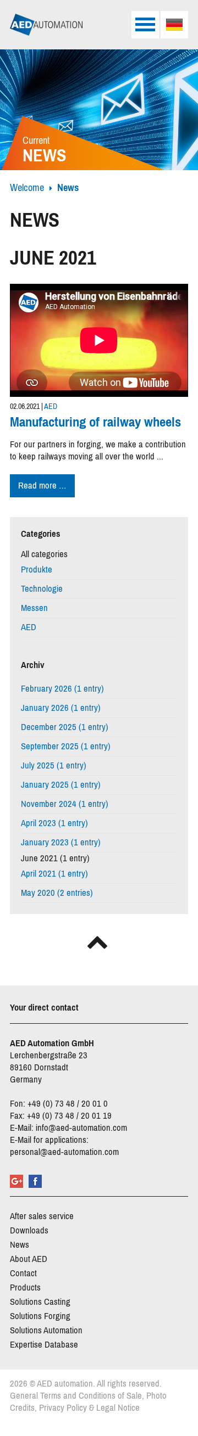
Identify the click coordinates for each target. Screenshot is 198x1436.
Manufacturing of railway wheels (95, 422)
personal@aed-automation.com (64, 1151)
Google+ (16, 1181)
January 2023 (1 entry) (61, 842)
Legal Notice (118, 1407)
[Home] (46, 25)
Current (45, 150)
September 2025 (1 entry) (66, 746)
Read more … (46, 486)
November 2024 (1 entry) (64, 803)
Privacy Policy (63, 1407)
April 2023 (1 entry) (54, 823)
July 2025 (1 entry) (53, 765)
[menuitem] (174, 24)
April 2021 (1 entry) (54, 873)
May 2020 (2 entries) (57, 892)
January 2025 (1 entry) (61, 784)
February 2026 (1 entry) (62, 688)
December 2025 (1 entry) (64, 727)
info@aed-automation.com (81, 1127)
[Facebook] (35, 1181)
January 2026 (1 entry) (61, 707)
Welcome (27, 187)
